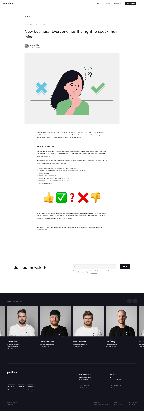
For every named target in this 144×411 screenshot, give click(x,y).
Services (99, 3)
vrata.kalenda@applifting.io (47, 344)
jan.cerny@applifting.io (112, 344)
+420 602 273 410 (111, 346)
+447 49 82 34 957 (115, 385)
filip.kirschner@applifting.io (80, 344)
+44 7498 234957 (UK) (12, 346)
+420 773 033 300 (44, 346)
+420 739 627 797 (77, 346)
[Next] (135, 301)
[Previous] (129, 301)
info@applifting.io (84, 388)
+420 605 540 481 (84, 385)
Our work (108, 3)
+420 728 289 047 (11, 348)
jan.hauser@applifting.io (13, 344)
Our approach (118, 3)
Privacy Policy (94, 273)
